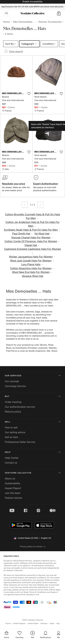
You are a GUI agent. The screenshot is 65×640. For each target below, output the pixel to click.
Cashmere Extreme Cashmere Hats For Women (32, 249)
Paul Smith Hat (21, 234)
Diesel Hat (31, 245)
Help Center (11, 458)
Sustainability (12, 483)
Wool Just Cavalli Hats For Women (31, 261)
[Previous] (25, 205)
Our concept (12, 381)
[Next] (40, 205)
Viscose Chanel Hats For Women (30, 237)
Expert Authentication (45, 183)
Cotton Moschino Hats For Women (31, 268)
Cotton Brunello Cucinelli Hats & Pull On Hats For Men (32, 216)
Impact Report (13, 488)
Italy (58, 623)
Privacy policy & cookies (31, 546)
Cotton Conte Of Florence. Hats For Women (31, 241)
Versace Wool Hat (32, 276)
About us (10, 478)
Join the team (12, 493)
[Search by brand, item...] (6, 13)
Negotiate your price (13, 183)
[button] (59, 13)
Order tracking (13, 402)
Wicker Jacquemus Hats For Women (31, 257)
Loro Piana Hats (30, 264)
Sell (7, 422)
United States (33, 623)
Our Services (13, 375)
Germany (44, 623)
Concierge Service (15, 386)
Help (8, 452)
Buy (7, 396)
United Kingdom (19, 623)
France (8, 623)
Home (6, 22)
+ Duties (10, 107)
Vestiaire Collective (18, 473)
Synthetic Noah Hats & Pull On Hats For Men (31, 230)
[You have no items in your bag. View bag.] (59, 13)
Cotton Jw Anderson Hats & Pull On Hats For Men (32, 224)
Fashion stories (13, 498)
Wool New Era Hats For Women (31, 272)
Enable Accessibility (32, 1)
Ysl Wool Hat (41, 234)
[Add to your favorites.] (29, 93)
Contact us (11, 462)
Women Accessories (50, 22)
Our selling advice (15, 432)
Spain (52, 623)
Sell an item (11, 437)
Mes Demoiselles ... (24, 22)
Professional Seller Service (20, 442)
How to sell (11, 427)
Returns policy (13, 411)
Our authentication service (20, 407)
